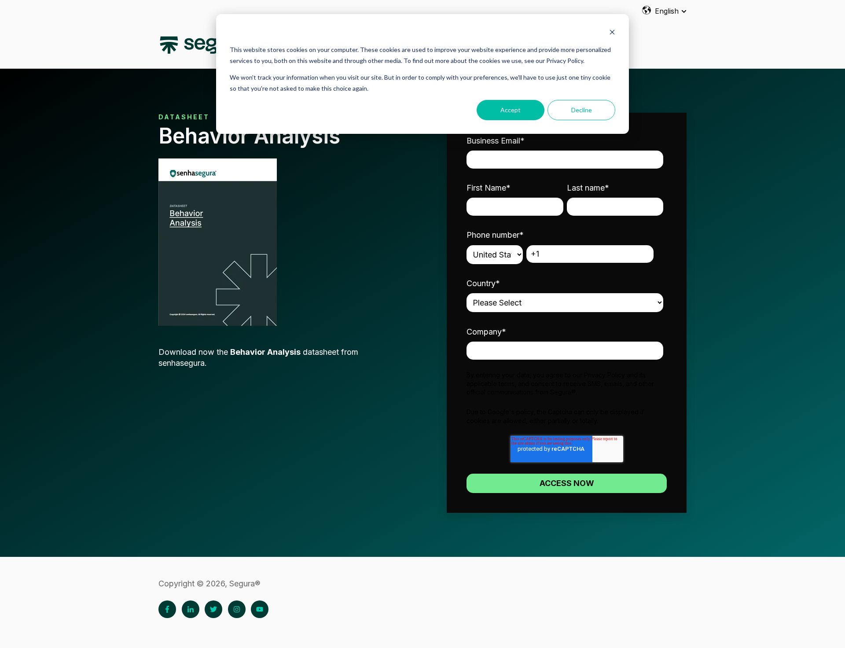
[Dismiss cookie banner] (612, 33)
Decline (581, 110)
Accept (510, 110)
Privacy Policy (604, 375)
